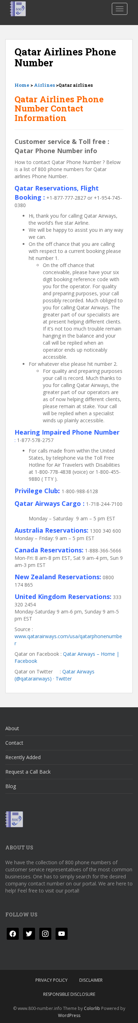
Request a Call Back (28, 771)
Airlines (44, 85)
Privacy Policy (51, 980)
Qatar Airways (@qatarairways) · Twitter (54, 675)
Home (22, 85)
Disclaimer (91, 980)
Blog (10, 786)
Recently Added (23, 757)
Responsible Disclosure (69, 994)
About (12, 728)
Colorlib (92, 1008)
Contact (14, 742)
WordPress (69, 1015)
